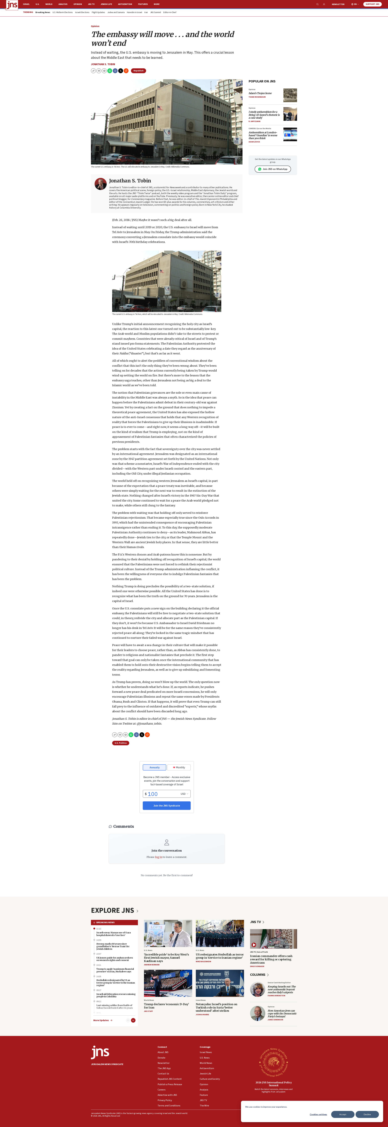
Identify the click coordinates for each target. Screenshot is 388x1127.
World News (149, 1000)
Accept (342, 1114)
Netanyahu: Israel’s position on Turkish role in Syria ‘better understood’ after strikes (216, 1007)
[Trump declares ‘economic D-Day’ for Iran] (168, 983)
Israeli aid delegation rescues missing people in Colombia (115, 995)
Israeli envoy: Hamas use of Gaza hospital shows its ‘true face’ (113, 934)
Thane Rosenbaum (257, 97)
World (48, 4)
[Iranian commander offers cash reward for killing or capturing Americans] (273, 939)
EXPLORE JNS (113, 910)
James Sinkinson (275, 1020)
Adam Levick (254, 142)
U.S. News (148, 950)
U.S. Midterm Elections (63, 12)
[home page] (12, 5)
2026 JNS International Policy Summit (274, 1084)
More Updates (101, 1020)
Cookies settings (318, 1114)
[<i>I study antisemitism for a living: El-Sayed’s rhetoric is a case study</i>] (290, 114)
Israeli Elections (82, 12)
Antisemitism (125, 4)
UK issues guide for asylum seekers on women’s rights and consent (114, 959)
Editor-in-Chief (169, 12)
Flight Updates (98, 12)
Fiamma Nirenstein (276, 995)
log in (158, 857)
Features (143, 4)
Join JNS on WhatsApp (275, 169)
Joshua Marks (202, 1014)
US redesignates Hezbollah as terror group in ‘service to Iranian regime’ (220, 956)
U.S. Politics (121, 743)
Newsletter (338, 4)
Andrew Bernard (152, 965)
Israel (26, 4)
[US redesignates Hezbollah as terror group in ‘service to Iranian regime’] (220, 933)
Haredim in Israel (134, 12)
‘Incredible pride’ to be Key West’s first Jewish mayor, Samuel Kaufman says (166, 958)
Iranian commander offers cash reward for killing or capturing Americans (271, 959)
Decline (367, 1114)
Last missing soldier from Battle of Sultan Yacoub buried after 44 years (114, 1006)
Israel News (201, 1000)
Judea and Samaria (116, 12)
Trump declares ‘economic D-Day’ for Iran (166, 1005)
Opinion (78, 4)
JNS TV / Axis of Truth (259, 952)
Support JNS (372, 4)
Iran (146, 12)
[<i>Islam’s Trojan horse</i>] (290, 95)
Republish (139, 70)
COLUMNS (258, 974)
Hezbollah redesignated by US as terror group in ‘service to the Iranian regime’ (115, 983)
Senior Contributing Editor (279, 982)
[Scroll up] (128, 1020)
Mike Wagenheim (203, 961)
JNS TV (91, 4)
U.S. (37, 4)
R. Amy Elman (254, 121)
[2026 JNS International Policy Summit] (274, 1062)
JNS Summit (155, 12)
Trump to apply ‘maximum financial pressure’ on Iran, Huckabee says (115, 970)
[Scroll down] (133, 1020)
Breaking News (105, 922)
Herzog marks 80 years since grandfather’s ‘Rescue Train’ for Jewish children (112, 946)
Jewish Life (106, 4)
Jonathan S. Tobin (103, 64)
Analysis (63, 4)
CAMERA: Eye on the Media (260, 128)
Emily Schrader (257, 966)
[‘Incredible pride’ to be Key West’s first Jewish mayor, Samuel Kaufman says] (168, 933)
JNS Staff (148, 1011)
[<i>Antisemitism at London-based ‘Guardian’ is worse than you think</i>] (290, 134)
